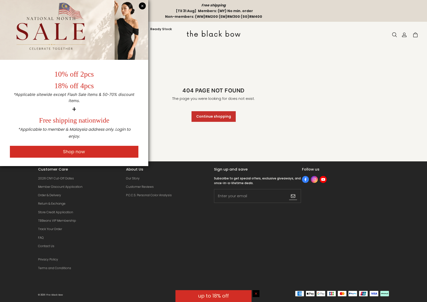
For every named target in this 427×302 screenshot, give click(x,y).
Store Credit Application (55, 212)
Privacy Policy (48, 259)
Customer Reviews (140, 187)
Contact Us (46, 246)
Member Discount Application (60, 187)
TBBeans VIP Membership (57, 220)
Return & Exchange (51, 203)
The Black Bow (54, 294)
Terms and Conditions (54, 268)
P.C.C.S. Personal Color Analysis (149, 195)
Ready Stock (161, 29)
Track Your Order (50, 229)
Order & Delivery (49, 195)
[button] (394, 35)
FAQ (41, 238)
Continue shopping (213, 116)
